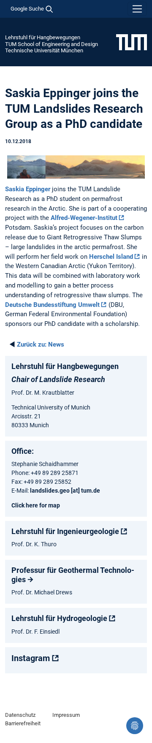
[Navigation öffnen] (137, 9)
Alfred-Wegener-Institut (84, 218)
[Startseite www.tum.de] (131, 42)
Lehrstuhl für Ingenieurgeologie (65, 531)
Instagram (30, 658)
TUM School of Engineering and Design (51, 44)
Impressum (66, 715)
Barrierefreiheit (23, 723)
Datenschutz (20, 715)
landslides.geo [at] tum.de (65, 490)
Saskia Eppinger (27, 189)
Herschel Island (111, 256)
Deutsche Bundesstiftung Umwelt (52, 305)
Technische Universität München (44, 50)
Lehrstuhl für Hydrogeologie (59, 618)
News (40, 344)
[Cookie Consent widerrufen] (134, 725)
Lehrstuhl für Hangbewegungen (42, 37)
